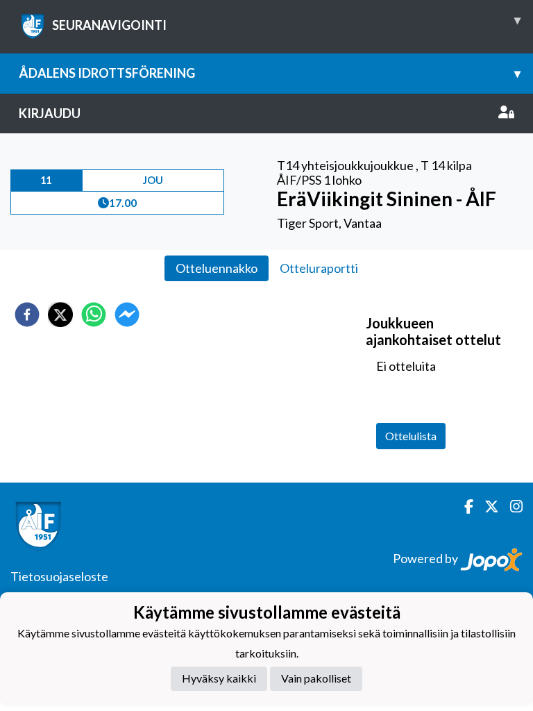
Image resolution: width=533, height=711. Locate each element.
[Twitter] (486, 506)
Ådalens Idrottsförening (270, 73)
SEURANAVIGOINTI (286, 22)
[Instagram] (511, 506)
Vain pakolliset (316, 678)
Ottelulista (411, 435)
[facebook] (27, 314)
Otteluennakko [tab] (216, 268)
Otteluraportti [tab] (319, 268)
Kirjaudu (50, 113)
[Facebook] (463, 506)
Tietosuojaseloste (59, 576)
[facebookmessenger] (127, 314)
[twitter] (60, 314)
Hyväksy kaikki (219, 678)
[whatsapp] (93, 314)
